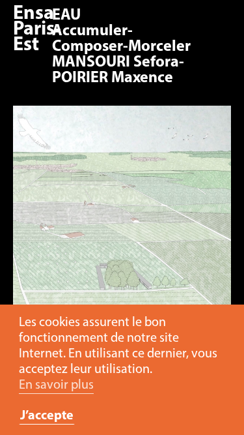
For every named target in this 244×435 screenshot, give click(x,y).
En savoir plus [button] (56, 385)
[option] (122, 266)
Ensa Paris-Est (37, 29)
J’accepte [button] (47, 416)
